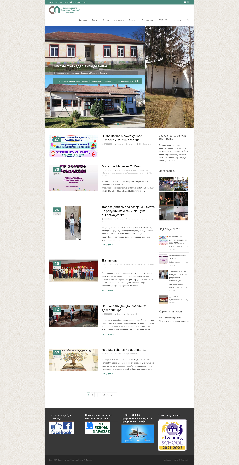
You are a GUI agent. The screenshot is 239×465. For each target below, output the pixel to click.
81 (104, 395)
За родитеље (147, 20)
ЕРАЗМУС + (163, 20)
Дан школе (110, 260)
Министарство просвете (170, 318)
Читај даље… (108, 245)
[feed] (188, 3)
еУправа (170, 157)
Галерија (133, 20)
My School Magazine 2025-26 (121, 166)
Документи (119, 20)
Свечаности (130, 144)
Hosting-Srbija (184, 460)
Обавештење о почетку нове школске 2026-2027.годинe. (178, 240)
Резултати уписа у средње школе (174, 321)
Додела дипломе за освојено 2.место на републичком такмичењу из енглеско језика (128, 211)
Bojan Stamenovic (144, 144)
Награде (133, 264)
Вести (94, 20)
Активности (121, 144)
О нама (106, 20)
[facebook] (185, 3)
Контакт (177, 20)
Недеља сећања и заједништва (124, 350)
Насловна (82, 20)
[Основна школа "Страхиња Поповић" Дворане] (62, 9)
